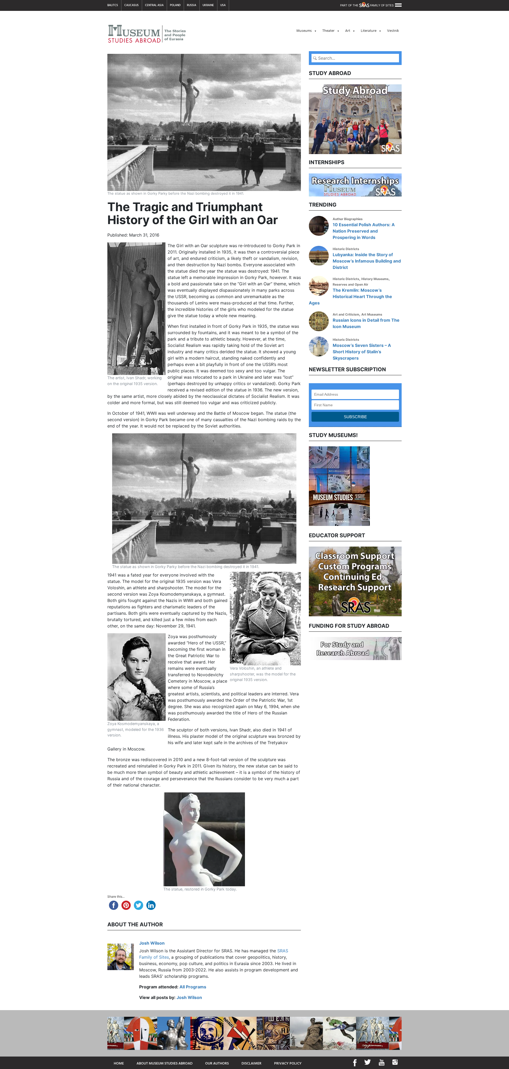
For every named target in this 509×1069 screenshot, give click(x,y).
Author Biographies (348, 219)
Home (119, 1064)
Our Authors (217, 1064)
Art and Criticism (346, 314)
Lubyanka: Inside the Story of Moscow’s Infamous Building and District (367, 261)
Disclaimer (251, 1064)
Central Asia (154, 5)
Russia (191, 5)
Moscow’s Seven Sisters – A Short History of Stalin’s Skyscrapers (362, 352)
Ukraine (208, 5)
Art (347, 31)
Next (405, 485)
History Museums (375, 279)
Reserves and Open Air (350, 284)
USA (223, 5)
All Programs (192, 986)
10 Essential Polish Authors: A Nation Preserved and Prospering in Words (364, 231)
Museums (304, 31)
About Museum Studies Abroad (164, 1064)
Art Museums (371, 314)
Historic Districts (346, 249)
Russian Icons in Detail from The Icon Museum (366, 323)
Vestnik (393, 31)
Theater (328, 31)
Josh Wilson (152, 943)
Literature (368, 31)
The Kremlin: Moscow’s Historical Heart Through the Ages (350, 296)
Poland (175, 5)
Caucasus (131, 5)
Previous (305, 485)
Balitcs (112, 5)
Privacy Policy (288, 1064)
